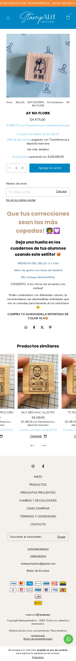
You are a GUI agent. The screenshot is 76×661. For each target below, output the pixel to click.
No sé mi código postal (20, 200)
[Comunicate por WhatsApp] (68, 639)
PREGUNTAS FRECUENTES (38, 493)
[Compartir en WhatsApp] (26, 327)
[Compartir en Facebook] (34, 327)
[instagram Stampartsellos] (33, 466)
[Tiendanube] (38, 615)
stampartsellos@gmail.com (38, 564)
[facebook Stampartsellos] (43, 466)
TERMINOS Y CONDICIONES (38, 516)
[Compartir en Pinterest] (50, 327)
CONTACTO (38, 524)
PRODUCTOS (38, 485)
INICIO (38, 477)
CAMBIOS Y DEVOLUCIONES (38, 501)
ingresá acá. (38, 635)
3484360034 (38, 556)
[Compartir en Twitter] (43, 327)
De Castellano (55, 102)
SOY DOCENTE (35, 102)
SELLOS (20, 102)
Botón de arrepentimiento (38, 638)
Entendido (38, 657)
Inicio (9, 102)
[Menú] (9, 18)
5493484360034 (38, 549)
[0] (67, 18)
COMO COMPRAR (38, 508)
